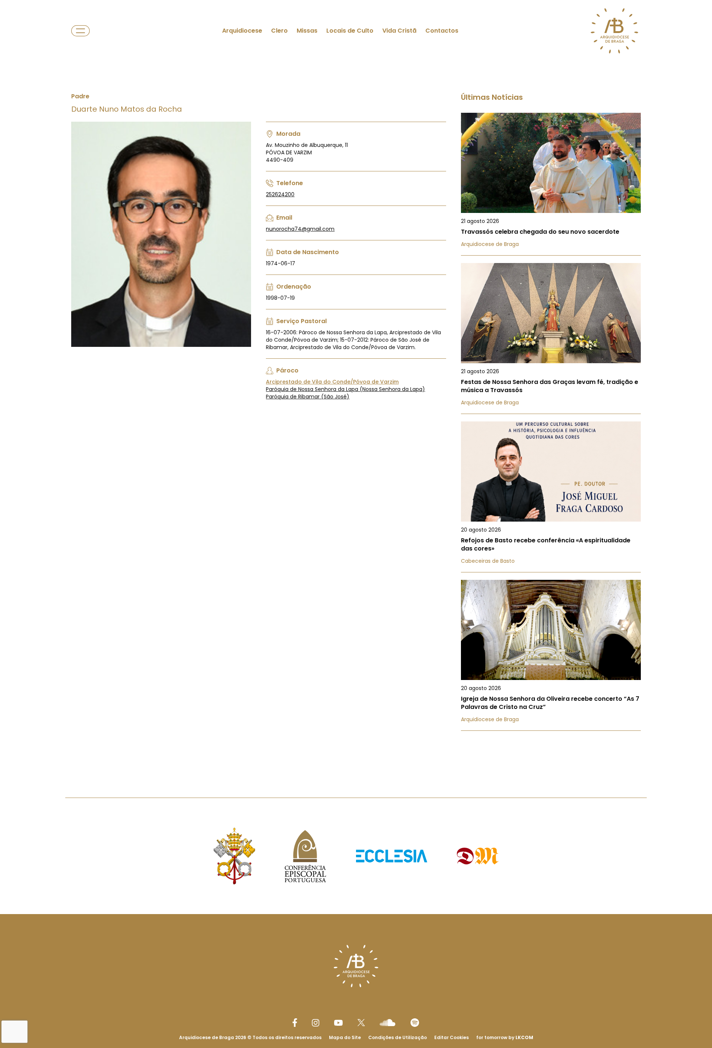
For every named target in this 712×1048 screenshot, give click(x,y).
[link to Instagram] (315, 1022)
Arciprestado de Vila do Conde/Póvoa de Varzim (332, 381)
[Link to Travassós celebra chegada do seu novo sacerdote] (551, 184)
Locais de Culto (349, 30)
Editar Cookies (451, 1038)
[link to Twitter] (361, 1022)
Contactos (441, 30)
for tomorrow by (504, 1037)
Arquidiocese (242, 30)
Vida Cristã (399, 30)
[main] (356, 384)
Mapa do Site (345, 1037)
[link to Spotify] (414, 1022)
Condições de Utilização (397, 1037)
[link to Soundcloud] (387, 1022)
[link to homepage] (614, 31)
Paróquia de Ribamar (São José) (307, 396)
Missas (307, 30)
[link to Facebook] (295, 1022)
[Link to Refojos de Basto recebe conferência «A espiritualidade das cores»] (551, 496)
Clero (279, 30)
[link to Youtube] (338, 1023)
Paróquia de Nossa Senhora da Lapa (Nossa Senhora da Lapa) (345, 389)
